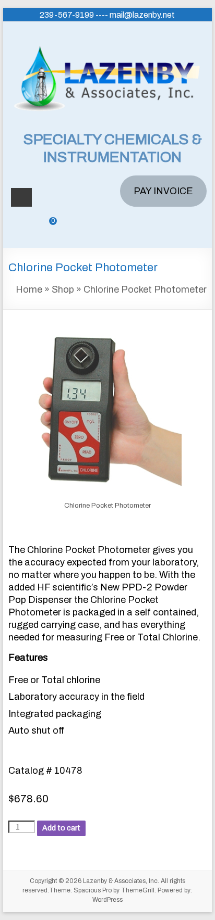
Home (29, 289)
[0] (45, 228)
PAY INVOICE (163, 191)
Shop (63, 289)
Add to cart (61, 828)
